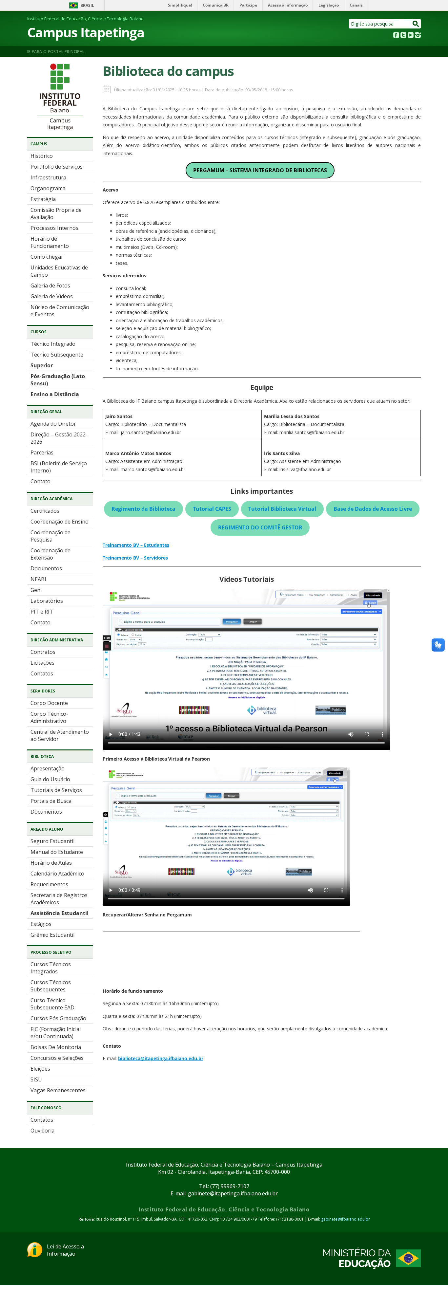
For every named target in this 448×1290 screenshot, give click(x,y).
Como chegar (47, 256)
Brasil (87, 5)
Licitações (42, 662)
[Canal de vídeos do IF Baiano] (411, 36)
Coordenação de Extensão (51, 554)
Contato (41, 481)
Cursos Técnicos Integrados (51, 968)
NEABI (38, 579)
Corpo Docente (49, 703)
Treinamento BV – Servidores (135, 558)
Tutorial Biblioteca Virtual (282, 508)
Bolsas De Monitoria (56, 1047)
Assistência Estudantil (60, 913)
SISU (36, 1079)
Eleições (40, 1068)
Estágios (41, 924)
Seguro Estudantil (52, 841)
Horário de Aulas (51, 862)
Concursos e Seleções (57, 1057)
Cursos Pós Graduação (58, 1018)
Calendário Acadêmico (57, 873)
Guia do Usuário (50, 779)
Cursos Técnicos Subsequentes (51, 986)
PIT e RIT (42, 611)
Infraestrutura (48, 177)
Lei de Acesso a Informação (65, 1250)
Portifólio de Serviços (57, 166)
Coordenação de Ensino (60, 521)
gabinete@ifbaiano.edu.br (345, 1219)
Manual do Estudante (57, 852)
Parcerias (42, 452)
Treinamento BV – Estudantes (136, 545)
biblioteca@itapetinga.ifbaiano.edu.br (160, 1058)
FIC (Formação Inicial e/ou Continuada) (56, 1032)
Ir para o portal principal (55, 51)
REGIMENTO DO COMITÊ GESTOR (260, 527)
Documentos (46, 568)
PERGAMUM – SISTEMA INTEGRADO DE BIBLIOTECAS (260, 170)
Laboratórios (47, 600)
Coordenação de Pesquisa (51, 536)
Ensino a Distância (55, 394)
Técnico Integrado (53, 343)
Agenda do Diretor (53, 423)
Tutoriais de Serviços (56, 790)
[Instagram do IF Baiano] (418, 36)
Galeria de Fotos (50, 285)
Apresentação (48, 768)
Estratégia (43, 199)
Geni (36, 590)
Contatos (42, 673)
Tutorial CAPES (212, 508)
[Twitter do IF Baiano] (403, 36)
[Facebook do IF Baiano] (396, 36)
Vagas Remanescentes (58, 1090)
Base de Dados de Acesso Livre (373, 508)
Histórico (42, 155)
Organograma (48, 188)
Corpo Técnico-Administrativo (49, 717)
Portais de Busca (51, 800)
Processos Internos (54, 227)
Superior (42, 365)
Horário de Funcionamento (50, 242)
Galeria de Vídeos (52, 296)
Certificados (45, 510)
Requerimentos (49, 884)
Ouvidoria (42, 1130)
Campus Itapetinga (85, 32)
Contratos (43, 651)
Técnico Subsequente (57, 354)
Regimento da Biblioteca (143, 508)
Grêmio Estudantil (52, 934)
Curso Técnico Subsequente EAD (52, 1004)
